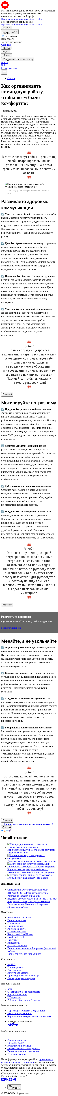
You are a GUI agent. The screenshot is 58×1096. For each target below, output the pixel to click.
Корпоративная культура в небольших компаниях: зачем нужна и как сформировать (31, 870)
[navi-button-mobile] (4, 72)
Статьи (11, 78)
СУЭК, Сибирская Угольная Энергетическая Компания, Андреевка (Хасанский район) (28, 904)
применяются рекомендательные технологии (27, 1060)
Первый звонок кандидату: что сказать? (28, 877)
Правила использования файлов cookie (21, 24)
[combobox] (14, 1086)
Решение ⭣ (7, 394)
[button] (4, 62)
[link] (6, 55)
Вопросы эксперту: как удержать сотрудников (31, 861)
